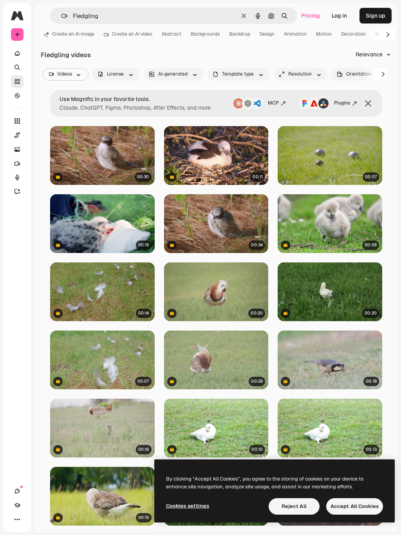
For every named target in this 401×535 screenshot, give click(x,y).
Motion (324, 34)
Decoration (353, 34)
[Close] (368, 103)
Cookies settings (187, 505)
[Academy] (17, 505)
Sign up (375, 15)
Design (267, 34)
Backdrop (239, 34)
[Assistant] (17, 191)
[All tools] (17, 121)
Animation (295, 34)
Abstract (171, 34)
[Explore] (17, 95)
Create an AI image (73, 34)
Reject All (294, 506)
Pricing (310, 15)
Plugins (342, 103)
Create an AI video (132, 34)
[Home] (17, 53)
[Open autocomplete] (61, 16)
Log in (339, 15)
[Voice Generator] (17, 177)
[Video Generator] (17, 163)
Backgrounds (205, 34)
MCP (273, 103)
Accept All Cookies (355, 506)
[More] (17, 519)
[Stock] (17, 81)
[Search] (17, 67)
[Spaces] (17, 135)
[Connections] (17, 491)
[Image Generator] (17, 149)
